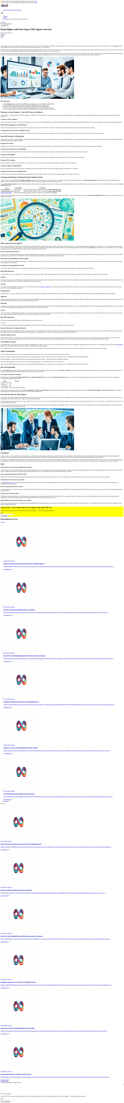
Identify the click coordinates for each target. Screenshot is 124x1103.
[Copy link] (2, 36)
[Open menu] (2, 13)
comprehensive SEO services (9, 482)
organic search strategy (6, 192)
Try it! (35, 1)
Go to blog (6, 1081)
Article (2, 1081)
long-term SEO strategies (44, 286)
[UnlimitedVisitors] (5, 7)
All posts (3, 522)
